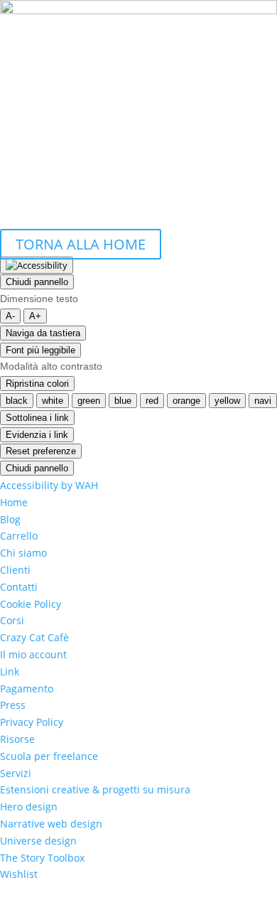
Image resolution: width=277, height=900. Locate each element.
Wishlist (19, 874)
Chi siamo (23, 552)
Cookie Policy (30, 604)
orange (186, 400)
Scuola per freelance (49, 756)
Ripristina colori (37, 383)
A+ (35, 316)
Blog (10, 519)
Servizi (15, 773)
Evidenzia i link (37, 434)
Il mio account (33, 654)
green (88, 400)
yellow (227, 400)
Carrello (19, 535)
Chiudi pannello (37, 282)
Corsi (12, 620)
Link (9, 671)
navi (262, 400)
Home (14, 502)
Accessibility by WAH (49, 485)
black (17, 400)
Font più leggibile (40, 350)
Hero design (29, 806)
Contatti (19, 587)
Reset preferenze (41, 451)
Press (13, 705)
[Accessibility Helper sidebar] (36, 265)
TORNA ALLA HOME (81, 244)
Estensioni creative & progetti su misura (95, 789)
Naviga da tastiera (43, 333)
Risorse (17, 739)
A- (10, 316)
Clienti (15, 570)
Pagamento (26, 688)
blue (122, 400)
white (52, 400)
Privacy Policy (31, 722)
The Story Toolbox (42, 857)
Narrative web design (51, 823)
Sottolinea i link (37, 417)
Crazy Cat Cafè (34, 637)
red (152, 400)
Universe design (38, 840)
